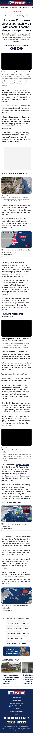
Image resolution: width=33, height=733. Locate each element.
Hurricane (4, 539)
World (8, 643)
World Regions (16, 643)
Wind (27, 618)
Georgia (9, 630)
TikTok (24, 718)
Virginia (19, 633)
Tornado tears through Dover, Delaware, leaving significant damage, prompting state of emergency (11, 679)
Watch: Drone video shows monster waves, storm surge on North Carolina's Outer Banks (15, 450)
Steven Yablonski (11, 45)
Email (18, 48)
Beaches (14, 620)
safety (10, 425)
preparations (21, 223)
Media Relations (16, 708)
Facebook (11, 48)
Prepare (23, 623)
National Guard (20, 289)
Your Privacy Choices (18, 706)
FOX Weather (25, 45)
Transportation (17, 287)
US (28, 623)
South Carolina (17, 630)
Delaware (9, 635)
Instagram (12, 718)
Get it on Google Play (21, 722)
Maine (28, 640)
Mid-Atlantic (26, 625)
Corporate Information (16, 711)
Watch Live (4, 7)
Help (16, 714)
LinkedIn (20, 718)
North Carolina (11, 633)
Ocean (8, 620)
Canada (20, 581)
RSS (28, 718)
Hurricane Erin (21, 90)
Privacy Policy (16, 700)
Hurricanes (21, 618)
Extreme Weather (11, 618)
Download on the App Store (11, 722)
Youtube (16, 718)
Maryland (26, 633)
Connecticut (10, 638)
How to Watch (23, 7)
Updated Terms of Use (16, 703)
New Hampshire (21, 640)
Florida (26, 628)
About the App (16, 697)
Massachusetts (11, 640)
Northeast (9, 628)
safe (9, 269)
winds (21, 541)
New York (24, 635)
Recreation (10, 623)
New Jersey (17, 635)
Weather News (13, 7)
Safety (16, 623)
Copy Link (21, 48)
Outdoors (21, 620)
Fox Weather (16, 2)
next (29, 185)
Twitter (14, 48)
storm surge (22, 416)
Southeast (17, 625)
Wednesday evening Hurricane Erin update (15, 72)
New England (17, 628)
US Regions (9, 625)
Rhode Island (18, 638)
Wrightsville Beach (22, 465)
